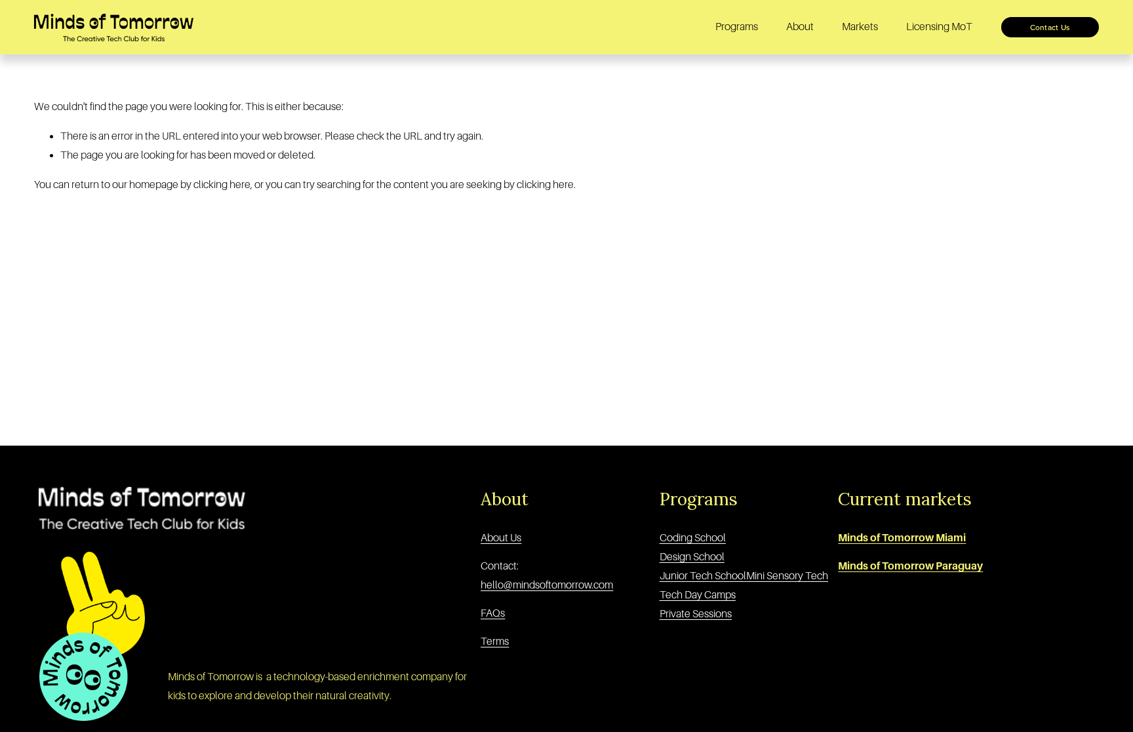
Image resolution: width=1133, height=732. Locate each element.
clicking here (221, 185)
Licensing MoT (939, 27)
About (800, 27)
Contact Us (1050, 27)
